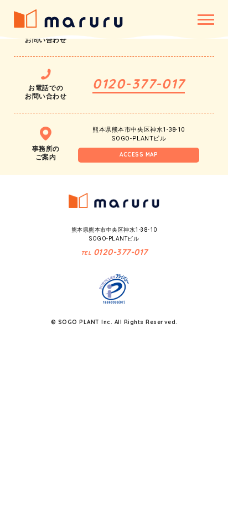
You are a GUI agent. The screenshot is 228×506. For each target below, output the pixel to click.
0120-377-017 (138, 83)
